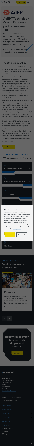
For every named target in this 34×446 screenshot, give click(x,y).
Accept (9, 235)
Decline (21, 235)
